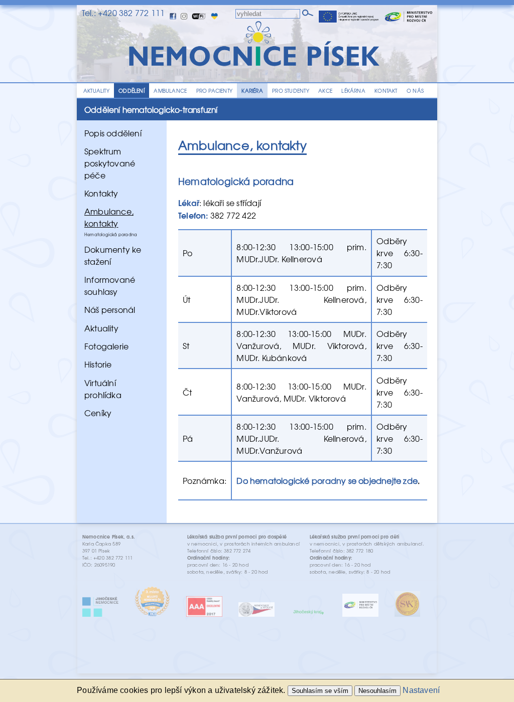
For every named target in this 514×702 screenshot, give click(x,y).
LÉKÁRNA (353, 90)
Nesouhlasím (377, 690)
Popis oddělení (113, 132)
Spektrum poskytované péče (109, 163)
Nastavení (421, 690)
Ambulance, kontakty (109, 217)
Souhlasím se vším (320, 690)
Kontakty (101, 193)
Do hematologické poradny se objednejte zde (327, 480)
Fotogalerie (106, 346)
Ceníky (97, 413)
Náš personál (109, 309)
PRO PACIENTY (214, 90)
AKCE (325, 90)
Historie (98, 364)
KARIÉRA (252, 90)
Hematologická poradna (110, 234)
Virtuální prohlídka (102, 388)
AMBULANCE (170, 90)
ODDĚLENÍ (131, 90)
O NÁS (415, 90)
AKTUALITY (96, 90)
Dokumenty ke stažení (112, 255)
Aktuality (101, 327)
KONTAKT (385, 90)
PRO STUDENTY (290, 90)
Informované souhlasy (109, 285)
